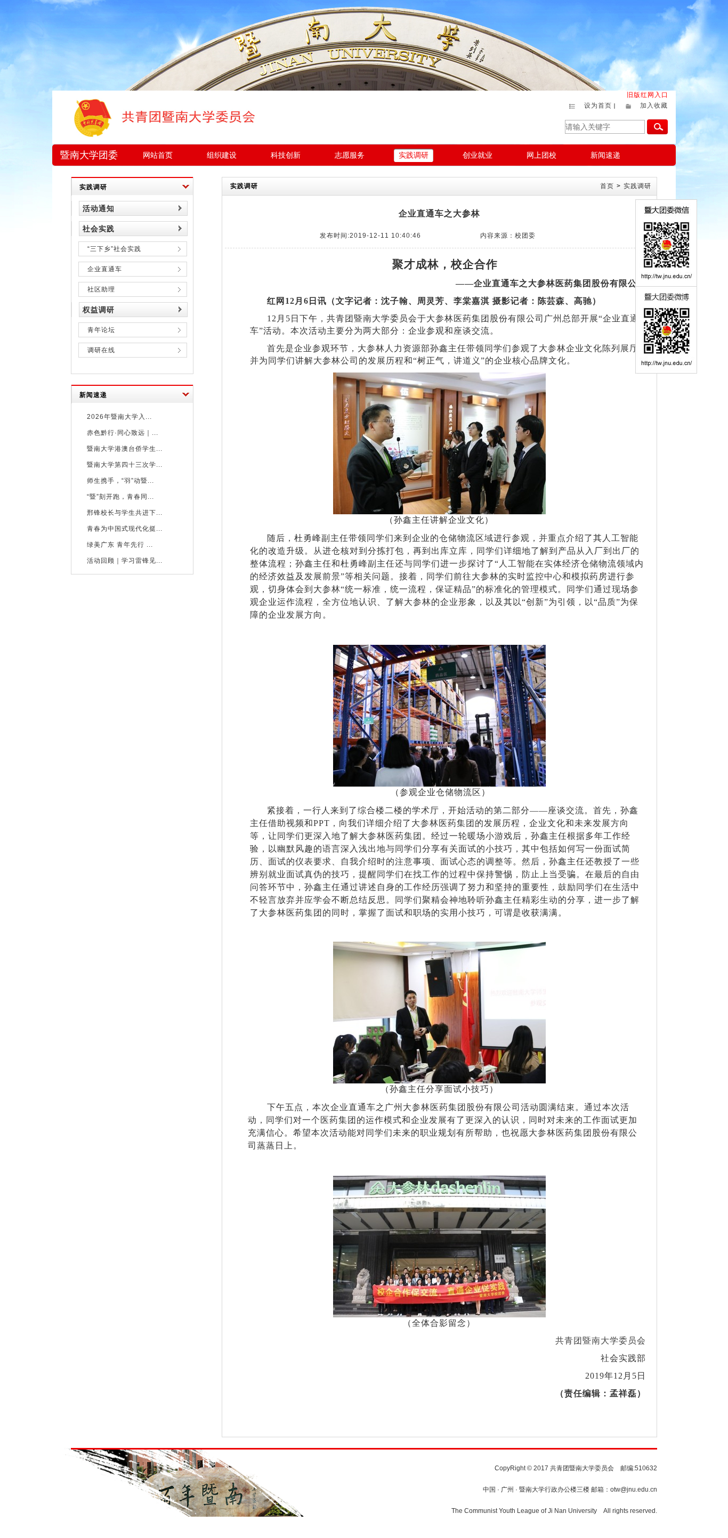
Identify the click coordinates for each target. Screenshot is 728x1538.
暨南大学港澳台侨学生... (125, 448)
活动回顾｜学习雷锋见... (125, 560)
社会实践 (99, 228)
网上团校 (541, 155)
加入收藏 (654, 105)
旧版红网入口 (647, 95)
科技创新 (286, 155)
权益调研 (99, 309)
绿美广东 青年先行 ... (120, 544)
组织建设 (222, 155)
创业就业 (477, 155)
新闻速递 (605, 155)
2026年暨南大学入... (119, 416)
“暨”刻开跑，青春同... (120, 496)
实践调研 (413, 155)
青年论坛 (101, 330)
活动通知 (99, 208)
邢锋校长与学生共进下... (125, 512)
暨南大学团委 (89, 155)
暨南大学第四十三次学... (125, 464)
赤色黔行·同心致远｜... (122, 432)
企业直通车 (104, 269)
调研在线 (101, 350)
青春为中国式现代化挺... (125, 528)
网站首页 (158, 155)
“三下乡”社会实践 (114, 249)
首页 (607, 186)
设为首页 (598, 105)
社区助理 (101, 289)
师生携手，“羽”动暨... (120, 480)
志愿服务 (350, 155)
